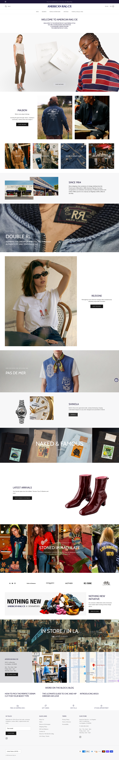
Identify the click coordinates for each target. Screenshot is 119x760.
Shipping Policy (43, 726)
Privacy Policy (65, 719)
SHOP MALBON (22, 124)
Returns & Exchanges (44, 724)
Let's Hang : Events (44, 736)
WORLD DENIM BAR (55, 11)
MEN (37, 11)
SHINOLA (73, 414)
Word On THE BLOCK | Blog (46, 733)
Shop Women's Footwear (22, 498)
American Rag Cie (12, 755)
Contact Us (42, 731)
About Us (41, 719)
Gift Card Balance (43, 729)
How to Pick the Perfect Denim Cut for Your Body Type (20, 695)
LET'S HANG (59, 641)
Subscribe (11, 733)
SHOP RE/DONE (97, 306)
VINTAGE (66, 11)
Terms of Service (66, 722)
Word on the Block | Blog (59, 687)
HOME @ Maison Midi (77, 11)
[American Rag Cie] (59, 6)
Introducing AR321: (89, 694)
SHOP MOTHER (59, 84)
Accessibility (65, 724)
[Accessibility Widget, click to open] (116, 380)
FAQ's (40, 722)
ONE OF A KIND (95, 611)
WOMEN (44, 11)
